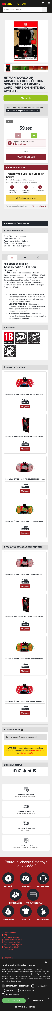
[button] (26, 1006)
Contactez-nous (10, 932)
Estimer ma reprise (27, 198)
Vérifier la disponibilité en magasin (23, 110)
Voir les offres (38, 206)
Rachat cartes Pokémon (13, 940)
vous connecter (37, 750)
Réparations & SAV (11, 947)
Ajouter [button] (26, 406)
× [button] (49, 962)
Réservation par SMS (12, 942)
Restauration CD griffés (13, 944)
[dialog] (26, 985)
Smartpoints (8, 949)
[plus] (34, 135)
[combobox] (46, 962)
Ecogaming (8, 958)
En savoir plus (20, 144)
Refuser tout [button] (38, 1000)
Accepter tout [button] (14, 1000)
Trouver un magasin (11, 937)
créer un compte (26, 753)
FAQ (5, 935)
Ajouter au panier (27, 157)
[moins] (18, 135)
